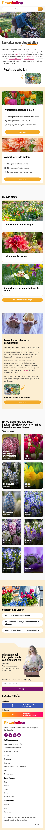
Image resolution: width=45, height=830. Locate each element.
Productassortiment (11, 751)
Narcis (6, 786)
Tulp (5, 782)
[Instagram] (15, 735)
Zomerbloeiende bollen (12, 748)
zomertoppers (29, 59)
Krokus (6, 793)
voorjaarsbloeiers (15, 59)
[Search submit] (40, 9)
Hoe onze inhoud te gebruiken (15, 767)
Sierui (6, 789)
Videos (6, 755)
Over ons (7, 763)
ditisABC (38, 825)
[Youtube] (19, 735)
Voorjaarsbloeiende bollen (13, 744)
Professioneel (9, 774)
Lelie (5, 808)
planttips (18, 54)
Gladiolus (7, 812)
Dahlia (6, 805)
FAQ (5, 770)
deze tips (25, 370)
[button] (41, 3)
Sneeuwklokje (9, 797)
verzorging (29, 56)
